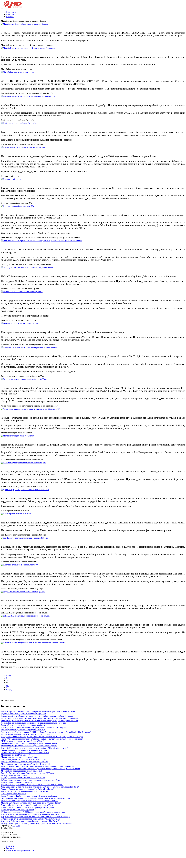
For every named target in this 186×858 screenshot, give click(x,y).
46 (19, 826)
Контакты (10, 848)
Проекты (10, 14)
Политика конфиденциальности (20, 850)
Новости (10, 16)
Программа (11, 12)
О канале (10, 846)
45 (17, 826)
